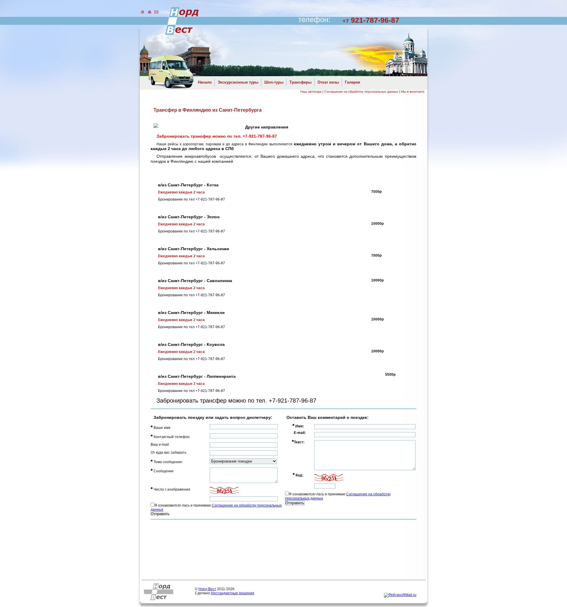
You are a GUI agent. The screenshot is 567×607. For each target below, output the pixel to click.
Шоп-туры (274, 82)
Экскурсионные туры (238, 82)
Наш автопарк (311, 91)
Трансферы (300, 82)
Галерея (352, 82)
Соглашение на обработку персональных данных (361, 91)
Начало (205, 82)
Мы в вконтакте (412, 91)
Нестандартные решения (232, 593)
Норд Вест (207, 589)
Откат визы (328, 82)
